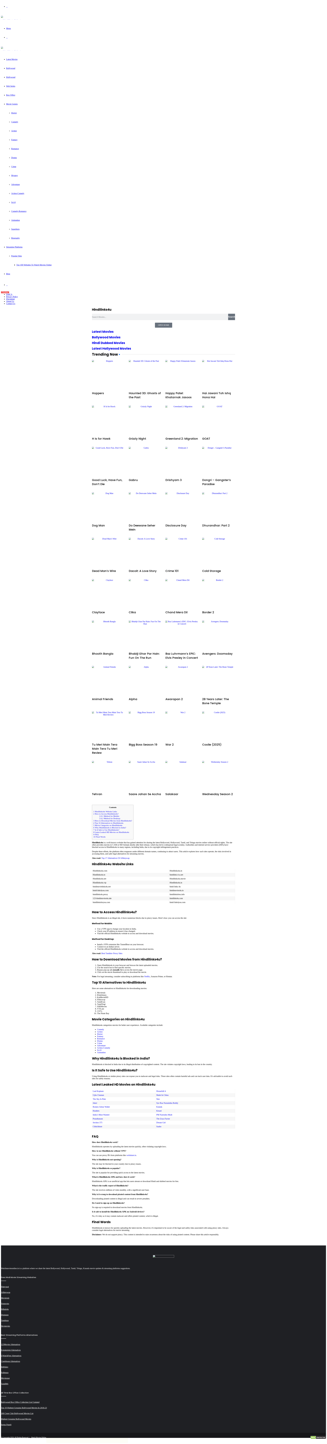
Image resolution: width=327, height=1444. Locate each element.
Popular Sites (16, 256)
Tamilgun (5, 1320)
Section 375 (97, 1122)
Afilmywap (5, 1292)
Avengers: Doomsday (217, 654)
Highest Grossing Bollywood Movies (16, 1419)
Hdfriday (4, 1367)
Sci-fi (13, 202)
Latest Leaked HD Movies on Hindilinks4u (111, 832)
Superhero (15, 229)
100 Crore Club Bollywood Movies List (17, 1413)
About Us (10, 301)
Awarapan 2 (174, 699)
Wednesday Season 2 (217, 794)
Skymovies (5, 1326)
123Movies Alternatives (10, 1344)
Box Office (10, 95)
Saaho (158, 1126)
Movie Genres (12, 104)
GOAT (206, 439)
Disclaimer (10, 299)
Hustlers (96, 1111)
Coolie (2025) (211, 745)
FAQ (96, 834)
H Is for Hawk (101, 439)
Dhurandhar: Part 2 (216, 525)
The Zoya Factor (163, 1119)
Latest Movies (11, 59)
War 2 (169, 745)
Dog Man (98, 525)
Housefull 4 (161, 1091)
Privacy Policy (12, 297)
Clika (132, 612)
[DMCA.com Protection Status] (318, 1437)
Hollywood (10, 77)
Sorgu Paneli (6, 1425)
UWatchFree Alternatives (11, 1356)
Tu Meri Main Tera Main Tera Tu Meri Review (104, 749)
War (158, 1099)
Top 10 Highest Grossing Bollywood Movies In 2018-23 (24, 1408)
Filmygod (5, 1287)
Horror (14, 113)
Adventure (15, 184)
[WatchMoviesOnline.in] (11, 17)
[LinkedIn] (246, 1437)
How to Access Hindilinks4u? (106, 814)
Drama (14, 158)
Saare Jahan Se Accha (145, 794)
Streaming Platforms (14, 247)
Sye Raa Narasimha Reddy (167, 1103)
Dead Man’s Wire (104, 571)
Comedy (14, 122)
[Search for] (7, 6)
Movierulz (5, 1298)
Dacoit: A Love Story (143, 571)
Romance (15, 149)
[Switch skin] (7, 37)
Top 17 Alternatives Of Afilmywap (115, 858)
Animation (15, 220)
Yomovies (5, 1304)
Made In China (162, 1095)
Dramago (5, 1315)
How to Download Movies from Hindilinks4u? (112, 821)
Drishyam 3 (173, 480)
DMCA (9, 294)
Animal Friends (102, 699)
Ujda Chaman (98, 1095)
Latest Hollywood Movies (111, 348)
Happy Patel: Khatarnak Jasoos (178, 395)
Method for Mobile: (109, 816)
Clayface (98, 612)
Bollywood (10, 68)
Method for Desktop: (109, 818)
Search (231, 317)
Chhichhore (97, 1126)
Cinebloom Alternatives (10, 1361)
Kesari (159, 1111)
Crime (13, 166)
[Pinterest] (243, 1437)
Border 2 (208, 612)
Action (14, 131)
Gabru (133, 480)
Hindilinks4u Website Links (105, 811)
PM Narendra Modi (164, 1115)
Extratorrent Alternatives (11, 1350)
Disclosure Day (175, 525)
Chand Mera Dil (176, 612)
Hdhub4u (5, 1309)
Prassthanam (98, 1119)
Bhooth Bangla (102, 654)
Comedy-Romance (18, 211)
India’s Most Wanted (101, 1115)
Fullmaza (4, 1372)
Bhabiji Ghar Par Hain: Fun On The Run (144, 656)
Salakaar (171, 794)
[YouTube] (249, 1437)
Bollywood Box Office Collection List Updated (20, 1402)
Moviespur (5, 1378)
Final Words (99, 837)
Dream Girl (161, 1122)
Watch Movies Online (38, 1437)
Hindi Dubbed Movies (108, 343)
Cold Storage (211, 571)
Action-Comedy (17, 193)
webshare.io (131, 1155)
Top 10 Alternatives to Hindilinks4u (108, 823)
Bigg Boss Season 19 (143, 745)
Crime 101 (172, 571)
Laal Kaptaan (98, 1091)
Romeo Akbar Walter (101, 1107)
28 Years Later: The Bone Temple (215, 701)
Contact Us (10, 303)
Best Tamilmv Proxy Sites (111, 953)
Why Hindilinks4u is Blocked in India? (109, 828)
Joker (95, 1103)
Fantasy (14, 140)
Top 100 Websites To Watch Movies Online (34, 265)
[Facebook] (240, 1437)
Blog (8, 274)
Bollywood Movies (106, 337)
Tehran (97, 794)
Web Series (10, 86)
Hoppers (98, 393)
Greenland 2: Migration (181, 439)
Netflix (147, 976)
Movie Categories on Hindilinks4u (107, 825)
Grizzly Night (137, 439)
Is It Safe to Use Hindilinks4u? (106, 830)
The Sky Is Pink (99, 1099)
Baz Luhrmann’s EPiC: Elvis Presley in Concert (181, 656)
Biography (15, 238)
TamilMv (4, 1384)
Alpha (133, 699)
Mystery (14, 175)
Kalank (159, 1107)
